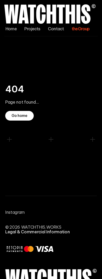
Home (11, 28)
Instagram (15, 212)
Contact (56, 28)
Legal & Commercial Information (37, 231)
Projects (32, 28)
